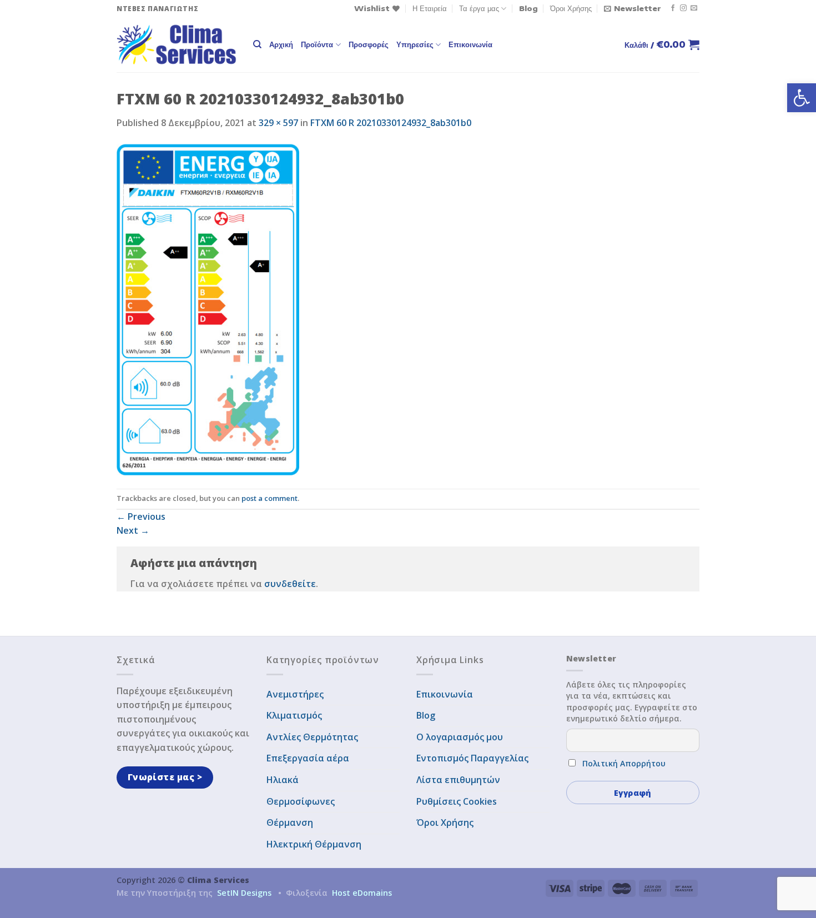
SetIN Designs (244, 892)
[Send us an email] (694, 8)
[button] (801, 97)
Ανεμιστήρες (295, 694)
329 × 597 (278, 123)
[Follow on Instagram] (683, 8)
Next (133, 530)
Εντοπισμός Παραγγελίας (472, 758)
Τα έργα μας (479, 8)
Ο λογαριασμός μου (459, 737)
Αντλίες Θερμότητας (312, 737)
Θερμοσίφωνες (300, 801)
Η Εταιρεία (429, 8)
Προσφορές (369, 44)
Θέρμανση (289, 822)
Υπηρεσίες (415, 44)
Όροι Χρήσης (571, 8)
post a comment (269, 498)
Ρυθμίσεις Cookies (456, 801)
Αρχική (281, 44)
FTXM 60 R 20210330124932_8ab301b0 (390, 123)
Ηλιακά (282, 780)
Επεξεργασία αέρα (307, 758)
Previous (141, 516)
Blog (528, 8)
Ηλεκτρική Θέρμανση (313, 844)
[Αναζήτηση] (257, 44)
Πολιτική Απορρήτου (624, 763)
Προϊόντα (317, 44)
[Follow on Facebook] (672, 8)
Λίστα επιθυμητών (458, 780)
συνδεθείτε (290, 584)
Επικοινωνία (470, 44)
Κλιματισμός (294, 715)
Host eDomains (362, 892)
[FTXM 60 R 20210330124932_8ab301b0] (208, 309)
